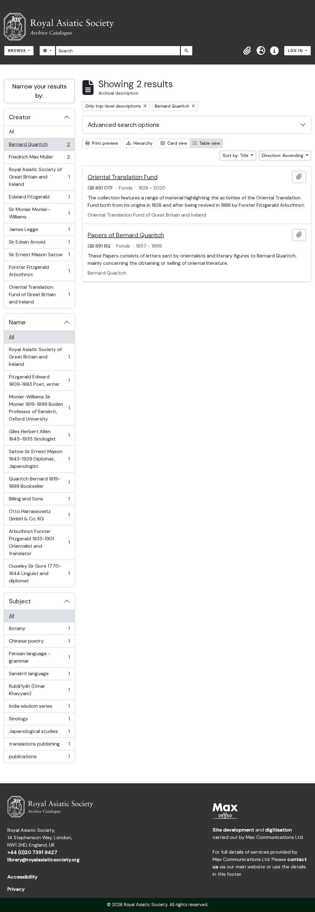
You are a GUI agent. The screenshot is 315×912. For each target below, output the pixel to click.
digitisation (278, 830)
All (11, 131)
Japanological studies (39, 733)
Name (17, 322)
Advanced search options (123, 125)
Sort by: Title (236, 155)
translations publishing (39, 745)
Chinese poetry (39, 643)
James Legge (39, 231)
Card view (176, 143)
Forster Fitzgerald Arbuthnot (39, 271)
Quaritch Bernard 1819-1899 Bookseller (39, 482)
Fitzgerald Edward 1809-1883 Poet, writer (39, 380)
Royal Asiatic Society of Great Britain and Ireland (39, 176)
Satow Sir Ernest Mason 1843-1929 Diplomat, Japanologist (39, 458)
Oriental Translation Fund (123, 177)
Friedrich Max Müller (39, 158)
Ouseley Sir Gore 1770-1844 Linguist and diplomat (39, 573)
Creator (20, 117)
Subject (20, 601)
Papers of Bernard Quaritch (126, 235)
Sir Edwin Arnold (39, 244)
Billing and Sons (39, 500)
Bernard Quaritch (39, 146)
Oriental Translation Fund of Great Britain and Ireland (39, 294)
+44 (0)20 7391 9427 (32, 852)
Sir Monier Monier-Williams (39, 213)
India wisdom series (39, 708)
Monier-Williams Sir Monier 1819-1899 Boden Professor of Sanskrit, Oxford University (39, 407)
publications (39, 758)
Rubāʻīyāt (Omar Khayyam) (39, 690)
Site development (233, 830)
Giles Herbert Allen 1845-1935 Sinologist (39, 435)
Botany (39, 630)
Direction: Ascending (283, 155)
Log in (296, 50)
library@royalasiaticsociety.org (43, 859)
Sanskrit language (39, 675)
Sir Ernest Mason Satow (39, 256)
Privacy (16, 889)
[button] (247, 50)
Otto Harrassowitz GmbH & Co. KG (39, 515)
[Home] (61, 26)
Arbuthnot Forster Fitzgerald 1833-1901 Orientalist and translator (39, 542)
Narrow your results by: (39, 91)
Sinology (39, 720)
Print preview (104, 143)
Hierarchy (142, 143)
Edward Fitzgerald (39, 198)
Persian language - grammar (39, 657)
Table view (209, 143)
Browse (17, 50)
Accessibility (22, 877)
